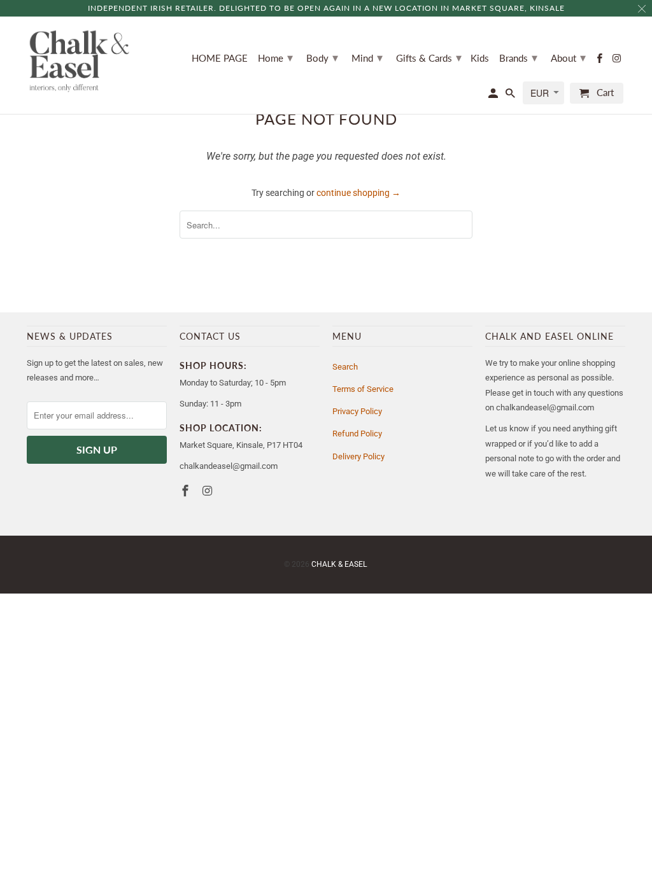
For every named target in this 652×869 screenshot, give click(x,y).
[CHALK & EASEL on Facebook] (600, 61)
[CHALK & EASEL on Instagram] (617, 61)
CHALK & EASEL (339, 564)
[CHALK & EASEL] (79, 61)
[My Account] (494, 96)
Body (322, 57)
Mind (367, 57)
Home (275, 57)
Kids (480, 58)
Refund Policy (357, 433)
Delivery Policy (358, 456)
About (568, 57)
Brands (518, 57)
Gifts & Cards (429, 57)
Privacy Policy (357, 411)
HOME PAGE (220, 58)
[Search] (511, 96)
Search (345, 367)
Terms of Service (362, 389)
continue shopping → (358, 193)
